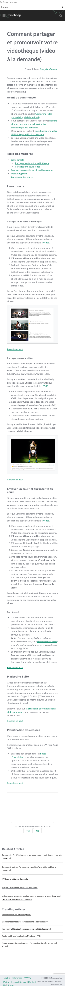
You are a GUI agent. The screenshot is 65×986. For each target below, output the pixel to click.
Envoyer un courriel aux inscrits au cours (32, 170)
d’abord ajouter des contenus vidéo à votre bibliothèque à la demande (34, 124)
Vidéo (46, 242)
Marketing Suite (19, 173)
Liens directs (17, 159)
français (44, 69)
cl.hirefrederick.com (47, 641)
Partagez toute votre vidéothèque (32, 163)
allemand (53, 69)
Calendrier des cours (21, 176)
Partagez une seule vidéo (27, 166)
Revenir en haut (15, 349)
